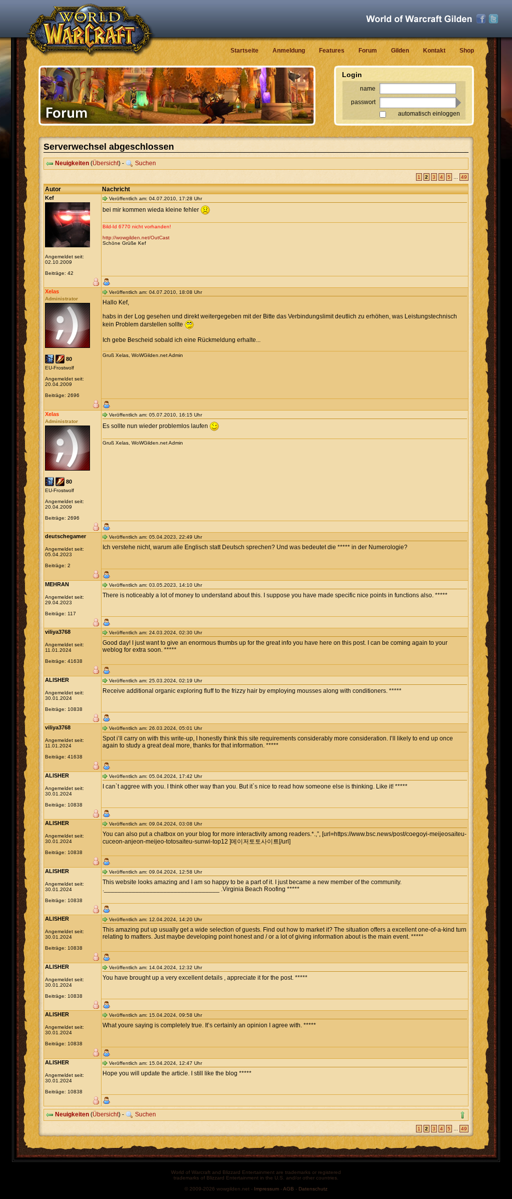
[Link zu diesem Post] (105, 198)
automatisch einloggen (429, 113)
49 (464, 177)
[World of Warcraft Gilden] (419, 19)
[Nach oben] (462, 1115)
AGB (288, 1188)
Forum (367, 50)
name (368, 88)
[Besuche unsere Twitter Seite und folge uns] (493, 19)
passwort (363, 102)
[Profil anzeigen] (106, 282)
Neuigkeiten (72, 163)
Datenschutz (313, 1188)
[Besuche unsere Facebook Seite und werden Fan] (481, 19)
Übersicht (105, 163)
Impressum (266, 1188)
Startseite (244, 50)
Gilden (400, 50)
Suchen (145, 163)
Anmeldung (288, 50)
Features (331, 50)
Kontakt (434, 50)
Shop (467, 50)
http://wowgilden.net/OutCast (136, 237)
